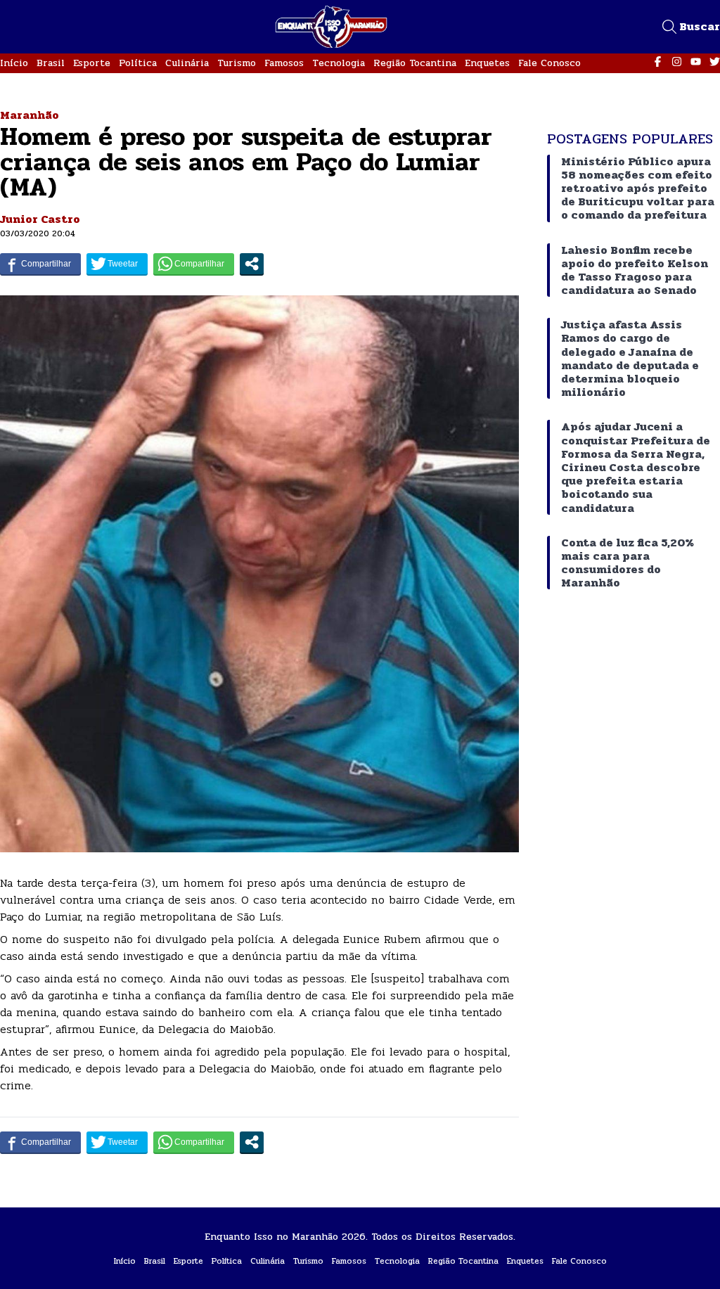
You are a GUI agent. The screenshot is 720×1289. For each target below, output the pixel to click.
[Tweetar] (117, 263)
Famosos (284, 63)
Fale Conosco (549, 63)
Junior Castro (40, 219)
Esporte (91, 63)
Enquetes (487, 63)
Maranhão (29, 115)
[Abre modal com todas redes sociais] (252, 263)
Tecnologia (338, 63)
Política (138, 63)
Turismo (236, 63)
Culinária (187, 63)
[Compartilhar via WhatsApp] (193, 263)
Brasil (51, 63)
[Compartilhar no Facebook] (40, 263)
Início (14, 63)
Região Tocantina (414, 63)
